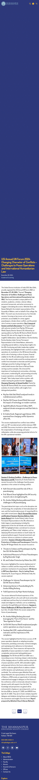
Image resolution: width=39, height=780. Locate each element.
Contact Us (6, 772)
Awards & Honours (9, 767)
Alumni (5, 764)
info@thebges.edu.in (8, 742)
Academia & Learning (7, 277)
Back (19, 711)
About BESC (7, 757)
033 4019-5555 (6, 740)
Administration (8, 759)
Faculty (5, 762)
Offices (5, 769)
